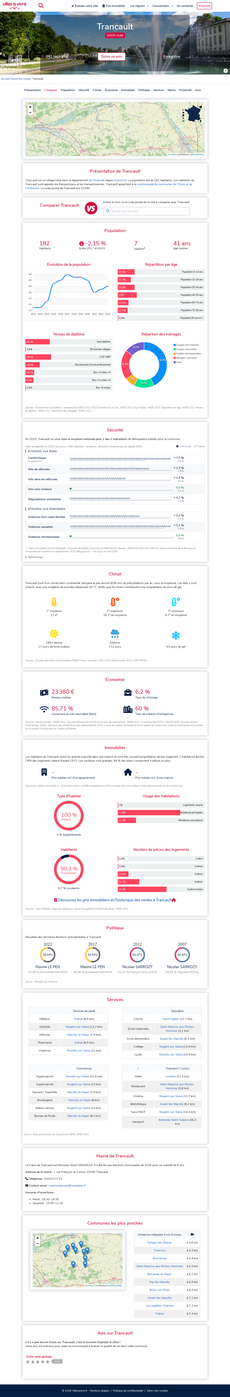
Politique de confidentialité (128, 1391)
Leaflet (173, 154)
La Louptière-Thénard (159, 1306)
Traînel (78, 1019)
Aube (27, 79)
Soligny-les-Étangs (160, 1243)
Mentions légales (99, 1391)
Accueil (5, 79)
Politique (144, 90)
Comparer (50, 90)
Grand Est (16, 79)
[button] (30, 107)
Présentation (32, 90)
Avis (198, 90)
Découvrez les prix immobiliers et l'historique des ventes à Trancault (114, 900)
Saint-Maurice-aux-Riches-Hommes (177, 1029)
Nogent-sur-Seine (77, 1027)
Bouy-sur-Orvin (160, 1290)
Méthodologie (35, 557)
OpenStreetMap (197, 154)
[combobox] (146, 211)
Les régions (137, 6)
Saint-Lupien (171, 1019)
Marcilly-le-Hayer (78, 1035)
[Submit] (107, 211)
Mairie (172, 90)
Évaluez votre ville (86, 6)
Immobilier (128, 90)
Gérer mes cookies (157, 1391)
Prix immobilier (115, 6)
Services (158, 90)
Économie (111, 90)
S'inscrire (205, 6)
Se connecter (185, 6)
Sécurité (84, 90)
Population (68, 90)
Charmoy (159, 1250)
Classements (160, 6)
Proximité (185, 90)
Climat (97, 90)
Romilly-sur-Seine (78, 1051)
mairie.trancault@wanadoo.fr (67, 1186)
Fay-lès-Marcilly (159, 1282)
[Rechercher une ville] (41, 6)
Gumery (171, 1076)
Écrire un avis (111, 56)
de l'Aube (95, 180)
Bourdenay (160, 1258)
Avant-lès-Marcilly (171, 1039)
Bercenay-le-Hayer (160, 1274)
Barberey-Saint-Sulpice (173, 1120)
